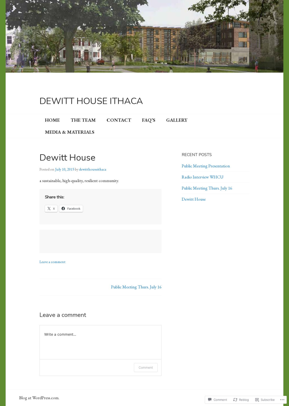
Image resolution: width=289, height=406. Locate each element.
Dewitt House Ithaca (91, 101)
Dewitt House (194, 199)
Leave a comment (52, 261)
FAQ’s (148, 120)
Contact (119, 120)
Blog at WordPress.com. (39, 398)
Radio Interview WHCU (202, 177)
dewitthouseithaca (92, 169)
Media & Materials (69, 132)
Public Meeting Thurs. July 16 (136, 287)
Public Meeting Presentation (206, 166)
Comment (146, 367)
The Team (83, 120)
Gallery (176, 120)
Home (52, 120)
